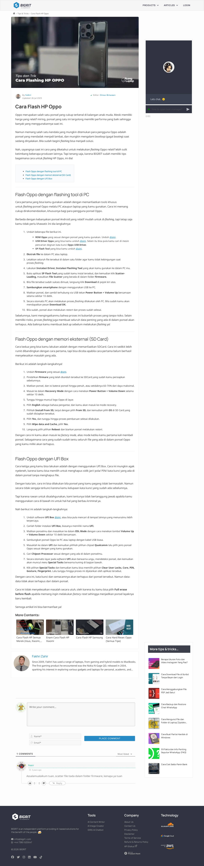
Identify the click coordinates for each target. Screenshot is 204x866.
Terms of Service (132, 837)
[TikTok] (42, 857)
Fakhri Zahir (40, 656)
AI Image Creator (96, 825)
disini (113, 237)
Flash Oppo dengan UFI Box (39, 178)
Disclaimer (129, 833)
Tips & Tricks (23, 13)
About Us (128, 821)
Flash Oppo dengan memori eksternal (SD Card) (48, 175)
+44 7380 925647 (22, 842)
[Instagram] (25, 857)
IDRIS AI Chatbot (96, 829)
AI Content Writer (96, 821)
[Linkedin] (30, 857)
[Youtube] (36, 857)
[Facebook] (14, 857)
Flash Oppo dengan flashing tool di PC (44, 171)
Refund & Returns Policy (136, 841)
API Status (129, 846)
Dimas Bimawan (108, 95)
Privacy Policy (131, 829)
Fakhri (28, 95)
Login (186, 5)
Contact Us (129, 825)
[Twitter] (20, 857)
